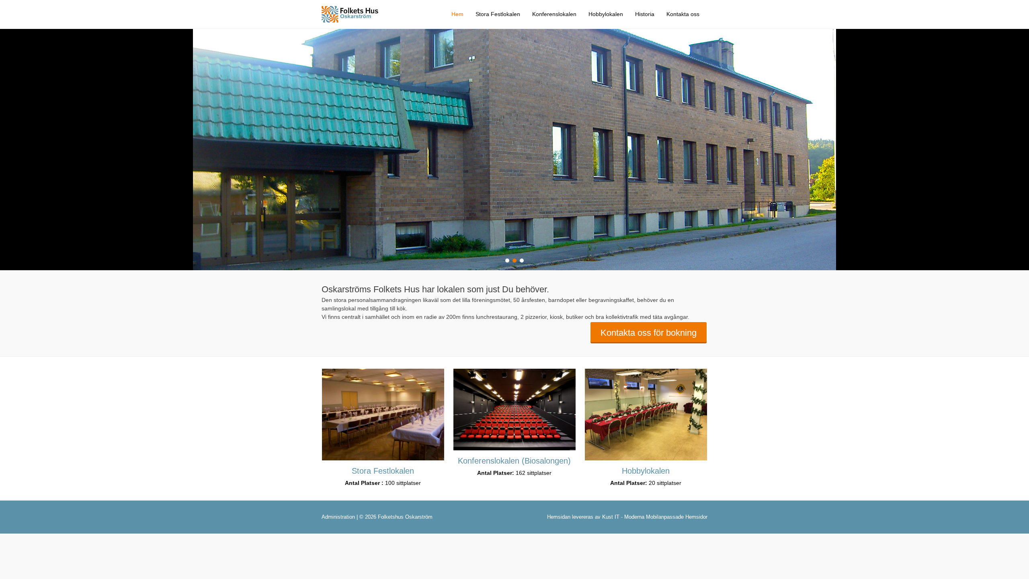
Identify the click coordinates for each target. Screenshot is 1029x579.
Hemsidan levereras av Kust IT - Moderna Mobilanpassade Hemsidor (627, 517)
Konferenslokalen (554, 14)
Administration (338, 517)
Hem (457, 14)
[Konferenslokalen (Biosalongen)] (514, 409)
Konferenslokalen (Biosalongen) (514, 460)
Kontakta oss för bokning (649, 333)
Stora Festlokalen (498, 14)
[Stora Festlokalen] (383, 414)
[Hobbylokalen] (646, 414)
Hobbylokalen (605, 14)
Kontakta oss (682, 14)
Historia (644, 14)
